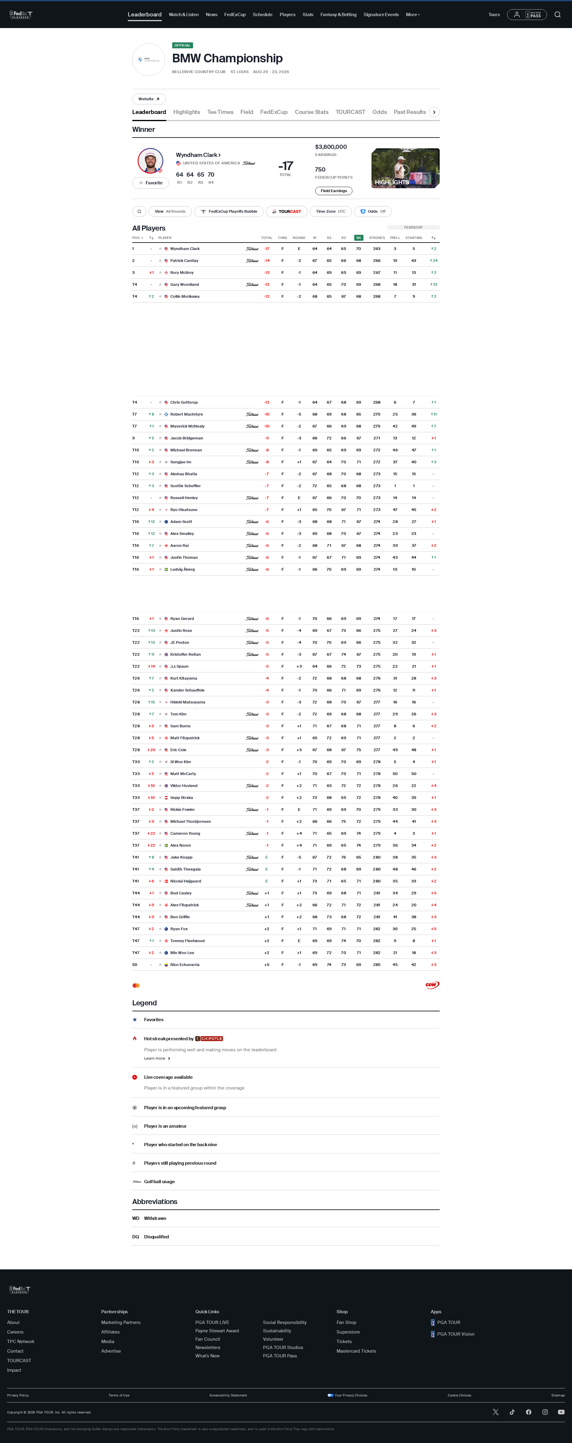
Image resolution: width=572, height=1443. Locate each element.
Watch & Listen (184, 15)
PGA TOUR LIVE (212, 1322)
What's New (207, 1356)
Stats (308, 15)
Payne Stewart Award (217, 1331)
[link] (149, 99)
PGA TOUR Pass (280, 1356)
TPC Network (21, 1342)
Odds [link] (379, 112)
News (211, 15)
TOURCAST (19, 1361)
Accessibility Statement (228, 1395)
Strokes (377, 238)
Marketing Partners (121, 1322)
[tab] (149, 114)
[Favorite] (160, 249)
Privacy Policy (18, 1395)
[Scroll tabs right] (434, 112)
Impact (14, 1370)
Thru (282, 238)
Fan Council (207, 1339)
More (414, 15)
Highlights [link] (186, 112)
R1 (315, 238)
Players (288, 15)
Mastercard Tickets (356, 1351)
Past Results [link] (410, 112)
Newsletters (207, 1348)
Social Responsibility (285, 1322)
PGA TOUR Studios (283, 1348)
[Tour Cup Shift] (433, 237)
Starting (413, 238)
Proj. (395, 238)
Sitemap (558, 1395)
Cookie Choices (459, 1395)
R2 (329, 238)
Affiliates (110, 1332)
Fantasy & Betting (338, 15)
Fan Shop (346, 1322)
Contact (15, 1351)
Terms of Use (119, 1395)
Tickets (344, 1342)
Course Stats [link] (312, 112)
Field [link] (246, 112)
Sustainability (277, 1331)
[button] (149, 99)
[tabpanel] (286, 683)
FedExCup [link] (273, 112)
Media (107, 1342)
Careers (15, 1332)
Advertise (111, 1351)
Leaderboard (145, 14)
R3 (343, 238)
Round (299, 238)
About (13, 1322)
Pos (135, 238)
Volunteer (273, 1339)
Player (164, 238)
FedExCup (235, 15)
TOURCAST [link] (350, 112)
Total (267, 238)
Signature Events (381, 15)
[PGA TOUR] (21, 14)
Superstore (348, 1332)
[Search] (139, 211)
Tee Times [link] (220, 112)
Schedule (263, 15)
